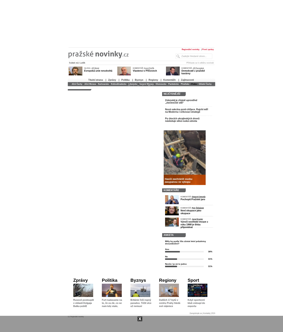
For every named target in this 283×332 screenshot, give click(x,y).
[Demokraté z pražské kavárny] (173, 75)
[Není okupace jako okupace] (172, 214)
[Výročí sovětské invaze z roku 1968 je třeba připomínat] (172, 226)
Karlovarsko (103, 84)
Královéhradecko (118, 84)
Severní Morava (146, 84)
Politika (125, 80)
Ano (167, 249)
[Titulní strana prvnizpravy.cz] (116, 60)
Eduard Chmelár (199, 197)
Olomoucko (161, 84)
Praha (194, 84)
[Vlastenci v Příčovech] (124, 75)
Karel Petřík (149, 68)
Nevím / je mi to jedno (176, 264)
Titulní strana (95, 80)
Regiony (153, 80)
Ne (166, 256)
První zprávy (208, 49)
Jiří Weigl (95, 68)
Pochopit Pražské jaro (193, 199)
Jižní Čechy (77, 84)
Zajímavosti (187, 80)
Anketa (169, 235)
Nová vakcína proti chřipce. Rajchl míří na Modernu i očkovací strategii (186, 110)
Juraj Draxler (197, 219)
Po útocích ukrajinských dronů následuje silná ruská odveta (182, 119)
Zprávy (112, 80)
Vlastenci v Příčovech (145, 71)
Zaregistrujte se (196, 313)
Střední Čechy (205, 84)
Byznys (139, 80)
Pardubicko (173, 84)
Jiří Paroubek (198, 68)
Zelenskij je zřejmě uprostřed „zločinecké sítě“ (181, 101)
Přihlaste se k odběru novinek (200, 63)
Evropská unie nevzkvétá (98, 71)
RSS (213, 313)
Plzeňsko (185, 84)
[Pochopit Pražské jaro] (172, 203)
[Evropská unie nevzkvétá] (75, 75)
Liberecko (132, 84)
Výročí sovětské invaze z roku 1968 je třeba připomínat (194, 224)
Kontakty (206, 313)
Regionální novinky (190, 49)
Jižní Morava (90, 84)
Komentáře (169, 80)
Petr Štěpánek (198, 208)
